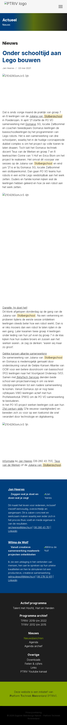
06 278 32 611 (44, 576)
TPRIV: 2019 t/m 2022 (34, 620)
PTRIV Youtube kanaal (33, 671)
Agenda (33, 642)
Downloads (33, 659)
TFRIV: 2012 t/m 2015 (33, 624)
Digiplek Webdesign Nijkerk (28, 715)
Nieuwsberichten (33, 638)
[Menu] (61, 6)
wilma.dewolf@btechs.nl (21, 576)
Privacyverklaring (34, 712)
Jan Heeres (25, 461)
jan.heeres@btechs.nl (20, 527)
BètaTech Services (27, 377)
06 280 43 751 (42, 527)
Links (34, 667)
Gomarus (30, 124)
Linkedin (12, 531)
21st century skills (12, 408)
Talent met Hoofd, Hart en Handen (33, 608)
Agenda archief (33, 646)
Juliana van (45, 116)
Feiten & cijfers (33, 663)
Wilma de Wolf (18, 542)
